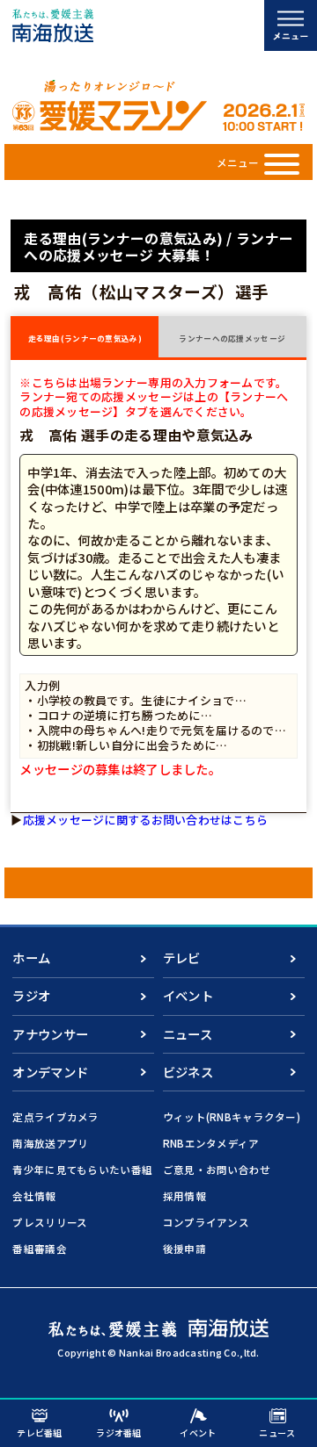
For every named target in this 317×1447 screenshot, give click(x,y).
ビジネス (188, 1071)
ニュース (187, 1034)
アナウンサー (50, 1034)
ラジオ (31, 995)
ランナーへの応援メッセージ (232, 338)
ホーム (31, 957)
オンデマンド (50, 1071)
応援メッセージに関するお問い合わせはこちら (145, 819)
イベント (188, 995)
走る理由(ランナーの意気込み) (85, 338)
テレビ (182, 957)
